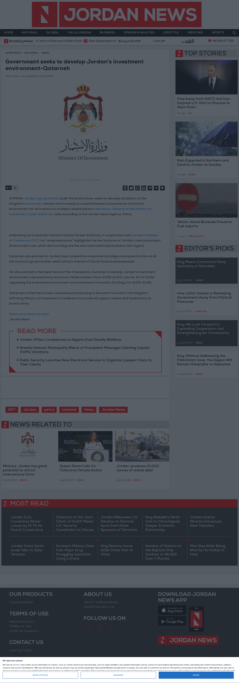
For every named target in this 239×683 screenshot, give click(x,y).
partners (16, 665)
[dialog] (119, 670)
